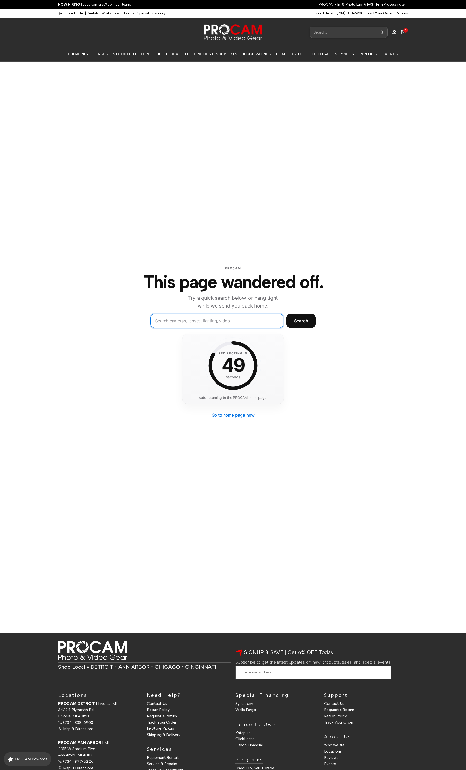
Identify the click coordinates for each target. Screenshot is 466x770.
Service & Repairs (162, 763)
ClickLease (245, 738)
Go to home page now (233, 415)
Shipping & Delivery (163, 734)
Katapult (242, 732)
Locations (333, 751)
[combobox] (349, 32)
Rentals (93, 13)
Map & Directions (78, 729)
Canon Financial (249, 745)
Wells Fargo (245, 709)
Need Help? (325, 13)
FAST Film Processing (383, 4)
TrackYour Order (379, 13)
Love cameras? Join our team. (94, 4)
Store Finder (74, 13)
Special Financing (151, 13)
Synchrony (244, 703)
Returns (402, 13)
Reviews (331, 757)
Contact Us (157, 703)
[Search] (381, 32)
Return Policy (158, 709)
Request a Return (162, 716)
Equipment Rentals (163, 757)
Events (330, 763)
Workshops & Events (117, 13)
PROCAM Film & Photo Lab (341, 4)
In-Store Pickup (160, 728)
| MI (83, 742)
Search (301, 320)
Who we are (334, 745)
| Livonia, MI (87, 703)
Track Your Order (161, 722)
